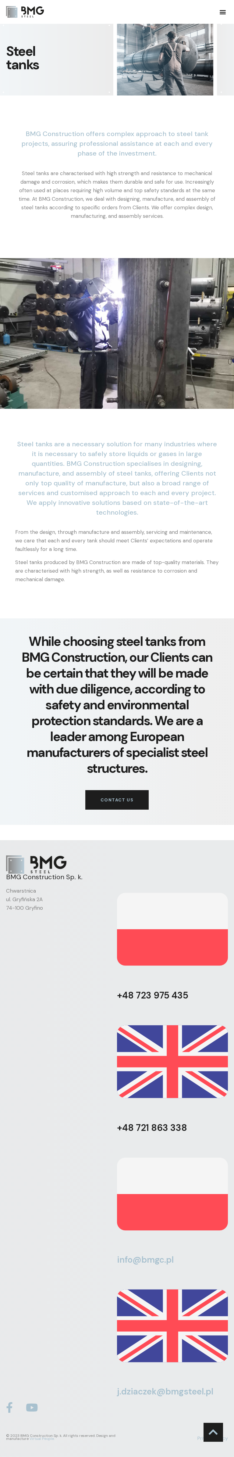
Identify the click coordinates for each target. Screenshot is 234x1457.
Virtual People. (42, 1438)
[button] (223, 12)
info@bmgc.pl (145, 1259)
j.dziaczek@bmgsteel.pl (165, 1391)
